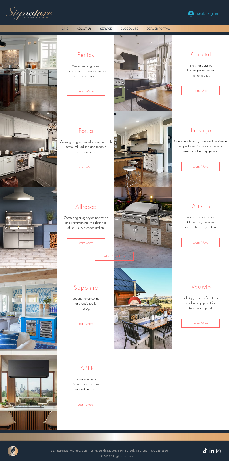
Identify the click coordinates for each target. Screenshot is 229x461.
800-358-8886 (159, 450)
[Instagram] (218, 451)
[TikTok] (205, 451)
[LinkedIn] (211, 451)
